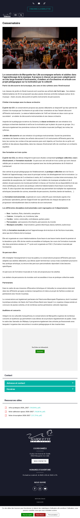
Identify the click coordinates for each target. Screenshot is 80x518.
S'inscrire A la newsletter (40, 9)
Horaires (11, 389)
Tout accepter (27, 515)
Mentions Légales (40, 498)
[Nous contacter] (39, 3)
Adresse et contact (16, 383)
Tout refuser (40, 515)
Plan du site (40, 502)
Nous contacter (40, 461)
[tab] (40, 383)
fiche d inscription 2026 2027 (24, 415)
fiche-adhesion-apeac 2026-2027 (26, 412)
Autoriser (40, 351)
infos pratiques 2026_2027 (24, 408)
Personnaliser (53, 515)
